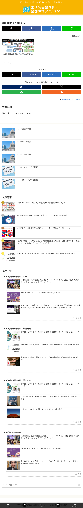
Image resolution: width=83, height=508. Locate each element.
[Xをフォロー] (61, 87)
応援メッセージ (14, 432)
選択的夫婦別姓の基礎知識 (19, 328)
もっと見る (77, 318)
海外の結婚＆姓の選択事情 (19, 380)
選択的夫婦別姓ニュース (18, 276)
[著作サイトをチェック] (21, 87)
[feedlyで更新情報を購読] (21, 92)
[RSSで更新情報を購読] (61, 92)
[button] (79, 485)
